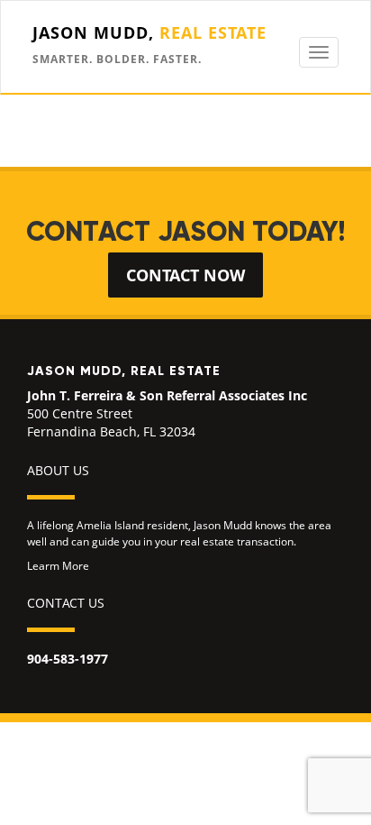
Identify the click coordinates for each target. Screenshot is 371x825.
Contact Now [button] (185, 275)
